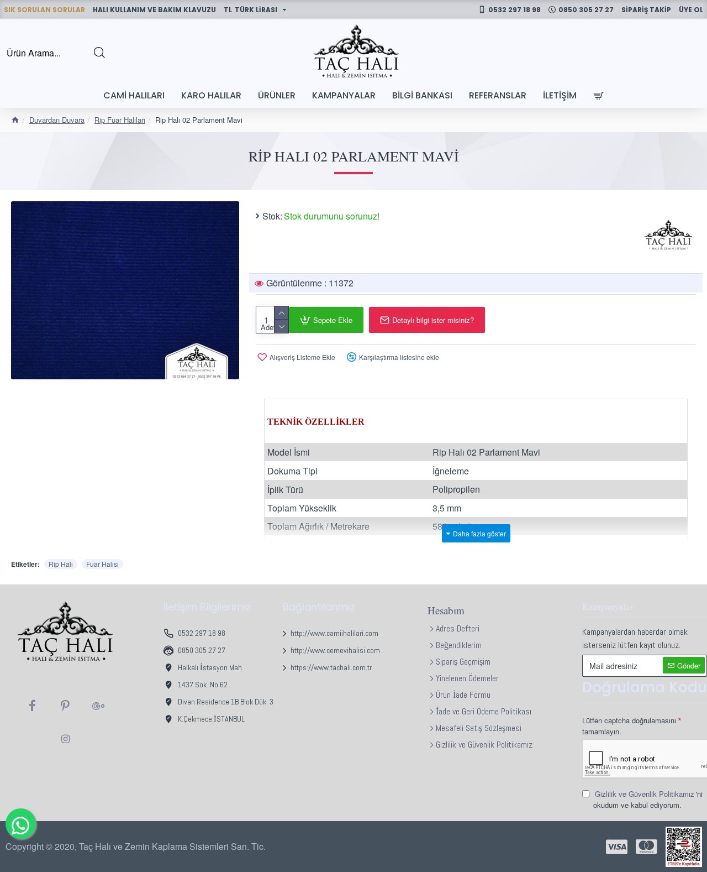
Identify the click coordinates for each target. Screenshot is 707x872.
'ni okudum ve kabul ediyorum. (648, 799)
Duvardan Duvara (57, 119)
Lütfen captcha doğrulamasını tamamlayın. (629, 726)
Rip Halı (61, 563)
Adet (268, 327)
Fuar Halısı (102, 563)
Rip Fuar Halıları (119, 119)
